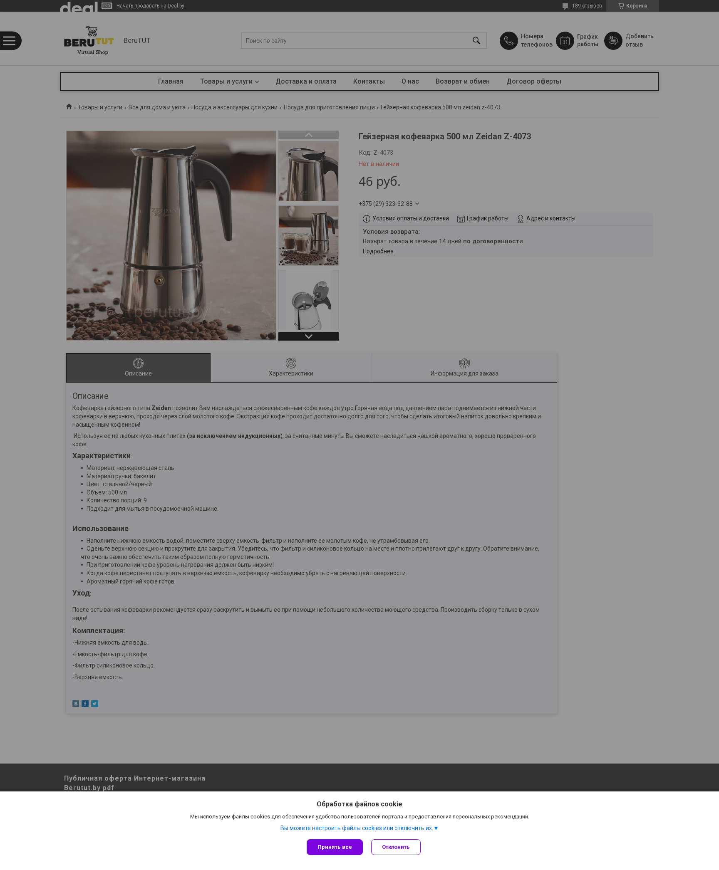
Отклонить (396, 847)
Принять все (334, 847)
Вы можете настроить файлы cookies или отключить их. (356, 828)
